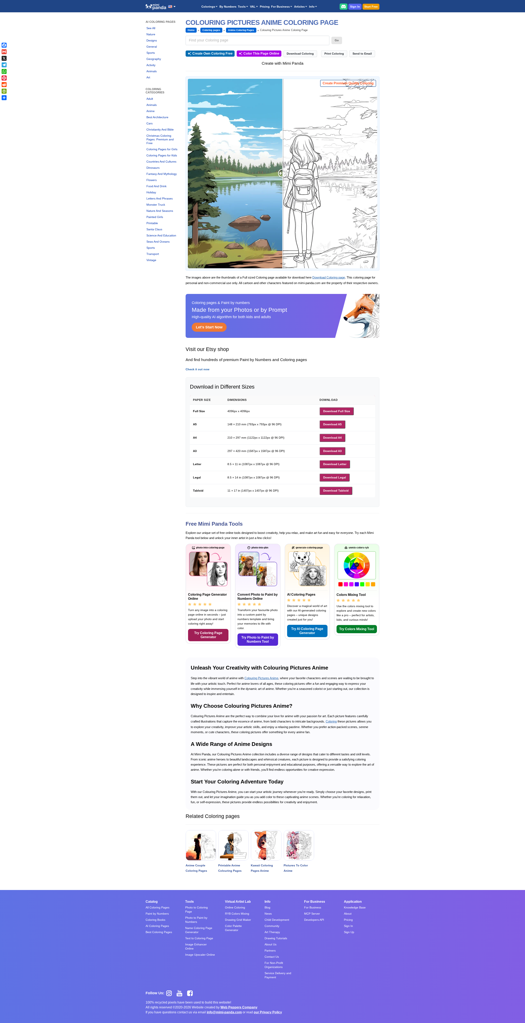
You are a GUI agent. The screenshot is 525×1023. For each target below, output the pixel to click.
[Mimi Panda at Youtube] (181, 993)
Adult (149, 98)
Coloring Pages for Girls (161, 149)
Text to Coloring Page (199, 938)
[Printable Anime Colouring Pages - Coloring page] (233, 845)
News (268, 913)
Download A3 (332, 451)
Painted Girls (154, 217)
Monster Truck (155, 204)
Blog (267, 907)
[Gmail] (4, 51)
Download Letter (334, 464)
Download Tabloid (336, 490)
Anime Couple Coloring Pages (196, 868)
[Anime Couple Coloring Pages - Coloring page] (201, 845)
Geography (153, 59)
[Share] (4, 97)
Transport (152, 254)
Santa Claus (154, 229)
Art (148, 77)
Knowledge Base (355, 907)
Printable (152, 223)
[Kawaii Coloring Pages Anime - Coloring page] (266, 845)
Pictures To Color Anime (296, 868)
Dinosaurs (153, 167)
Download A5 (332, 424)
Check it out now (197, 369)
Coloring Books (155, 919)
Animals (151, 71)
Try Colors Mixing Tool (356, 629)
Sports (150, 52)
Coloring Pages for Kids (161, 155)
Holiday (151, 192)
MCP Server (312, 913)
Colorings (208, 6)
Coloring (331, 721)
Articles (299, 6)
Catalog (152, 901)
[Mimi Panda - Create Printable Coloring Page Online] (156, 7)
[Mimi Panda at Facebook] (191, 993)
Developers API (314, 919)
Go (337, 40)
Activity (150, 65)
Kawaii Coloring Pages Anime (262, 868)
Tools (242, 6)
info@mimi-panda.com (224, 1012)
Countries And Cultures (161, 161)
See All (150, 28)
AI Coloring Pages (157, 926)
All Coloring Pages (157, 907)
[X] (4, 58)
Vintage (151, 260)
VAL (253, 6)
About (348, 913)
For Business (280, 6)
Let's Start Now (209, 327)
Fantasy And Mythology (161, 173)
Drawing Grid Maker (238, 919)
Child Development (277, 919)
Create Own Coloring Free (212, 53)
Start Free (371, 6)
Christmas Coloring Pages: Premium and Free (160, 139)
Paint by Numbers (157, 913)
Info (312, 6)
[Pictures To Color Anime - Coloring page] (299, 845)
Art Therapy (272, 932)
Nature (150, 34)
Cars (149, 123)
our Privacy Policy (268, 1012)
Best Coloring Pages (159, 932)
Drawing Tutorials (276, 938)
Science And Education (161, 235)
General (151, 46)
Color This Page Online (261, 53)
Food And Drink (156, 186)
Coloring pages (211, 30)
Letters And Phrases (159, 198)
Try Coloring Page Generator (208, 635)
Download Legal (334, 477)
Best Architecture (157, 117)
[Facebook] (4, 45)
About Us (270, 944)
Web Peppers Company (238, 1007)
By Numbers (227, 6)
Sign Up (349, 932)
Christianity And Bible (160, 129)
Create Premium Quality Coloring (348, 83)
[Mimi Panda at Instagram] (170, 993)
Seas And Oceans (158, 241)
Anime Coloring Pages (241, 30)
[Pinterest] (4, 78)
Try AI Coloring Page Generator (307, 631)
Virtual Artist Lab (238, 901)
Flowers (151, 180)
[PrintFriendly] (4, 91)
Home (191, 30)
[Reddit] (4, 84)
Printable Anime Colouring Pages (230, 868)
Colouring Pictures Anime (261, 678)
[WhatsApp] (4, 71)
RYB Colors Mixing (237, 913)
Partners (270, 950)
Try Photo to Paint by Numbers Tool (257, 639)
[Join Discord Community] (343, 6)
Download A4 (332, 437)
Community (272, 926)
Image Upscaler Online (200, 954)
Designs (151, 40)
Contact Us (272, 956)
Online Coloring (235, 907)
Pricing (265, 6)
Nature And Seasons (159, 210)
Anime (150, 111)
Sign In (355, 6)
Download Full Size (336, 411)
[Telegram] (4, 65)
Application (353, 901)
